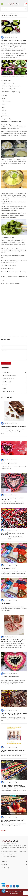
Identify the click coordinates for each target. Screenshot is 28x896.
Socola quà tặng (6, 372)
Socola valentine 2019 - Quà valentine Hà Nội (14, 271)
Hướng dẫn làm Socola (8, 391)
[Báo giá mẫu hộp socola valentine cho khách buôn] (14, 518)
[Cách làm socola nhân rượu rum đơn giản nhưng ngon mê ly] (14, 411)
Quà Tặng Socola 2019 (8, 268)
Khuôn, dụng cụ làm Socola (9, 375)
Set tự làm (5, 385)
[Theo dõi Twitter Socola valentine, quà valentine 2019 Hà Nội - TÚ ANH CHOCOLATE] (11, 886)
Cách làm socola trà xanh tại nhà (13, 40)
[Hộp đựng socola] (14, 588)
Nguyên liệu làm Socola (8, 378)
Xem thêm (3, 830)
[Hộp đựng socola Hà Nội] (14, 553)
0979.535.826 (13, 856)
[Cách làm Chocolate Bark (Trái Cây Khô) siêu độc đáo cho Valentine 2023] (14, 625)
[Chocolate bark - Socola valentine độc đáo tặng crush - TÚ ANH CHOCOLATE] (14, 698)
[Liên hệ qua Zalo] (3, 884)
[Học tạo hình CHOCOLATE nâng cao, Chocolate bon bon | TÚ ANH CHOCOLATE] (14, 770)
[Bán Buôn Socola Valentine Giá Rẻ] (14, 661)
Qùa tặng (5, 388)
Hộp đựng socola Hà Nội (8, 568)
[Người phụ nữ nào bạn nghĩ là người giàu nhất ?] (14, 735)
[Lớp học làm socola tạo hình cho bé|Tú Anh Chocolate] (14, 805)
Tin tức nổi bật (6, 397)
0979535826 (6, 856)
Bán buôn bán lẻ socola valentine (11, 283)
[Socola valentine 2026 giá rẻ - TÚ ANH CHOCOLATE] (14, 483)
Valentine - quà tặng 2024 (9, 463)
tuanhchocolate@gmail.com (9, 854)
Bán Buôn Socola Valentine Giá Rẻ (11, 676)
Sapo (17, 893)
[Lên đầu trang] (24, 891)
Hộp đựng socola (6, 603)
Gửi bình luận (6, 363)
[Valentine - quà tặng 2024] (14, 448)
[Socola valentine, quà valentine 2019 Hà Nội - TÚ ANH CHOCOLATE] (10, 841)
